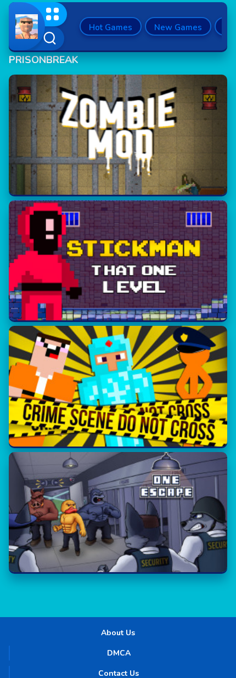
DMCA (119, 653)
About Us (118, 633)
